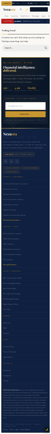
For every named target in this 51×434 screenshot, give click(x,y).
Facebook (6, 370)
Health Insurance (9, 210)
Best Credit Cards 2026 (12, 278)
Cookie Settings (25, 429)
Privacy (5, 429)
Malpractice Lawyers (11, 239)
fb (5, 161)
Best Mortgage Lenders (12, 283)
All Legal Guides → (10, 265)
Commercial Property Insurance (15, 184)
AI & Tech (6, 309)
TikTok (5, 381)
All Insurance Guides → (12, 220)
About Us (6, 323)
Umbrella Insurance (10, 205)
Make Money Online (10, 304)
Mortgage (35, 16)
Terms (11, 429)
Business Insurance (10, 189)
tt (17, 161)
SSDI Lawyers (8, 244)
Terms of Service (9, 352)
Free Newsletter (39, 9)
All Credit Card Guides (11, 294)
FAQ (4, 328)
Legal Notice (7, 357)
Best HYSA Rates (9, 288)
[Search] (20, 9)
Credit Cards (24, 16)
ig (11, 161)
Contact (6, 333)
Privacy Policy (8, 346)
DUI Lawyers (8, 260)
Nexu (10, 134)
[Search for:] (25, 48)
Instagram (7, 375)
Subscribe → (25, 114)
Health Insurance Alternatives (14, 215)
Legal (44, 16)
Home (6, 16)
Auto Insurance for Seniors (13, 199)
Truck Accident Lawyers (12, 254)
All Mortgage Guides (11, 299)
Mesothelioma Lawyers (12, 249)
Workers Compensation (12, 194)
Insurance (14, 16)
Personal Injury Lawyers (12, 233)
